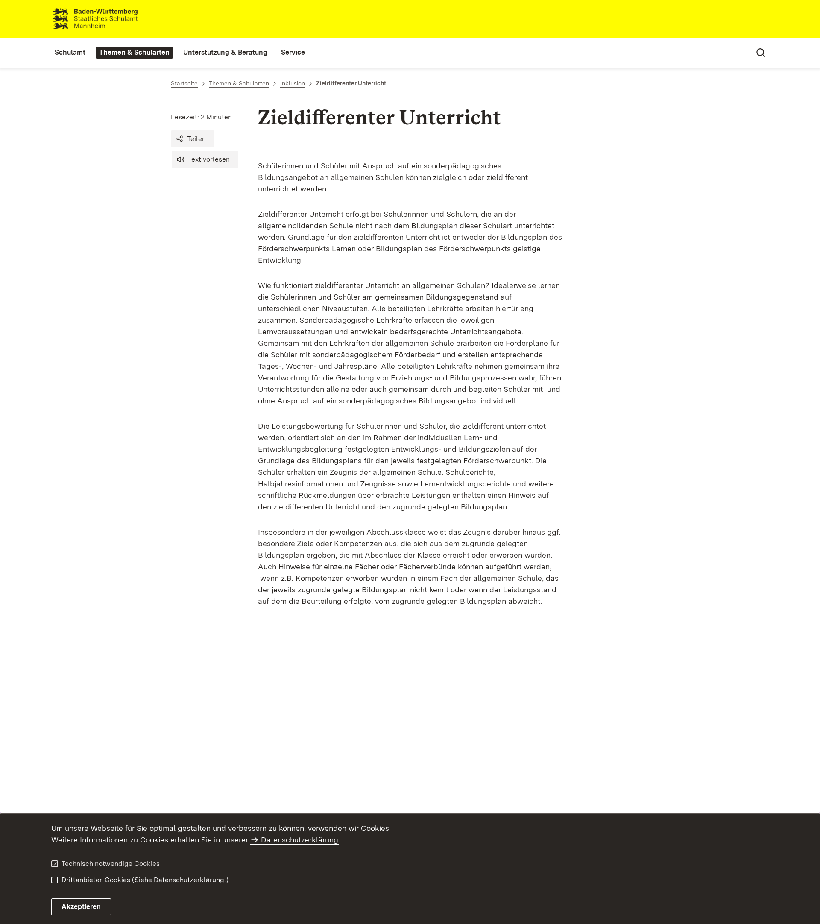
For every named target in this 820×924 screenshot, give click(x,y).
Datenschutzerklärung (299, 839)
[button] (192, 138)
